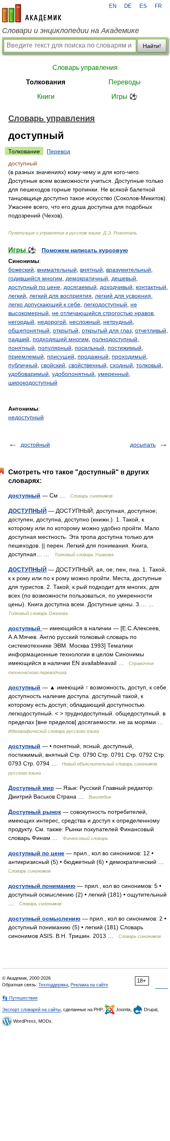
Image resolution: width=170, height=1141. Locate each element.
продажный (93, 356)
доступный (24, 495)
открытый (65, 330)
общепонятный (29, 330)
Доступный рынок (34, 812)
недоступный (26, 417)
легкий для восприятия (60, 295)
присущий (60, 356)
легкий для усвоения (123, 295)
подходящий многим (61, 339)
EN (112, 6)
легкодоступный (105, 304)
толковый (148, 365)
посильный (89, 347)
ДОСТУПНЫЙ (27, 510)
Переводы (125, 82)
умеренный (113, 374)
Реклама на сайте (89, 984)
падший (18, 339)
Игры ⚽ (124, 96)
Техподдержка (53, 984)
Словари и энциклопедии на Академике (70, 30)
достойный (35, 444)
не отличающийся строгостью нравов (102, 313)
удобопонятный (73, 374)
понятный (21, 347)
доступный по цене (34, 287)
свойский (53, 365)
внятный (91, 269)
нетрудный (117, 321)
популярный (54, 347)
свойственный (87, 365)
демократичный (87, 278)
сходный (121, 365)
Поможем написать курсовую (85, 250)
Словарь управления (85, 67)
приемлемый (26, 356)
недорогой (52, 321)
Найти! (152, 46)
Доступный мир (31, 788)
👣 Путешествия (20, 997)
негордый (21, 321)
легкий (17, 295)
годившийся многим (35, 278)
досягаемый (80, 287)
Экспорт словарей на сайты (31, 1009)
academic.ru (31, 13)
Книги (45, 96)
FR (158, 6)
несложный (84, 321)
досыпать (143, 444)
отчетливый (150, 330)
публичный (23, 365)
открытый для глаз (107, 330)
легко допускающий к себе (44, 304)
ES (143, 6)
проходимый (129, 356)
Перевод (58, 151)
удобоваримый (28, 374)
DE (128, 6)
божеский (21, 269)
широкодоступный (32, 382)
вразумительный (128, 269)
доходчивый (116, 287)
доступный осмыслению (44, 918)
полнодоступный (114, 339)
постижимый (125, 347)
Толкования (45, 82)
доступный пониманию (42, 886)
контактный (151, 287)
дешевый (123, 278)
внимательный (57, 269)
